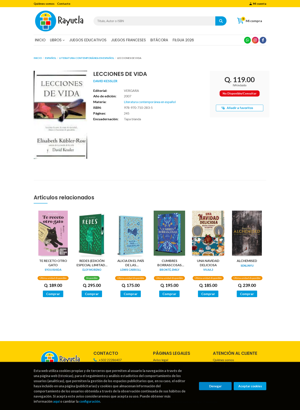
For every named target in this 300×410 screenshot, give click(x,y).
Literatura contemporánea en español (86, 58)
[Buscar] (221, 21)
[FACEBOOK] (263, 40)
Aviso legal (160, 360)
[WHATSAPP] (247, 40)
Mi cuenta (259, 3)
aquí (56, 401)
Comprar (53, 294)
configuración (89, 401)
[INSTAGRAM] (255, 40)
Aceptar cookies (250, 386)
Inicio (38, 58)
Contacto (63, 3)
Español (50, 58)
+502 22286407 (110, 360)
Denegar (215, 386)
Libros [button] (56, 40)
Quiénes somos (44, 3)
